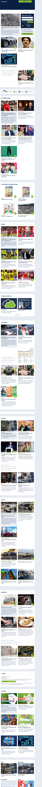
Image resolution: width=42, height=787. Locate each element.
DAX (19, 359)
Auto (3, 500)
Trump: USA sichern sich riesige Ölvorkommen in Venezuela (9, 73)
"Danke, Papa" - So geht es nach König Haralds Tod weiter (8, 70)
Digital (4, 418)
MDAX (19, 360)
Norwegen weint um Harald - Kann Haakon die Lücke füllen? (9, 781)
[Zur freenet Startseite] (3, 1)
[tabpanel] (10, 25)
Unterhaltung (6, 98)
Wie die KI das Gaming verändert (6, 465)
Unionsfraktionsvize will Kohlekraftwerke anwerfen (8, 357)
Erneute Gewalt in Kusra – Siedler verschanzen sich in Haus (9, 71)
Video (3, 673)
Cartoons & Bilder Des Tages (10, 184)
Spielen (4, 691)
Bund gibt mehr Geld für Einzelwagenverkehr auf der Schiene (9, 358)
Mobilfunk (25, 1)
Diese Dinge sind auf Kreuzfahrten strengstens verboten (8, 640)
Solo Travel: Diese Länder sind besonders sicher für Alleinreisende (9, 643)
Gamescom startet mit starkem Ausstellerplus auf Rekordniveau (9, 466)
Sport (3, 224)
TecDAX (19, 362)
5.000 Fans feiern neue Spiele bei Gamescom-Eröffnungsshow (9, 468)
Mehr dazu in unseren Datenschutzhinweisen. (17, 684)
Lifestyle (4, 592)
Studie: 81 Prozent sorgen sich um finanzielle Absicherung (8, 360)
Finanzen (4, 322)
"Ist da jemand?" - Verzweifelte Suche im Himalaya (8, 75)
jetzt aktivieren (5, 681)
